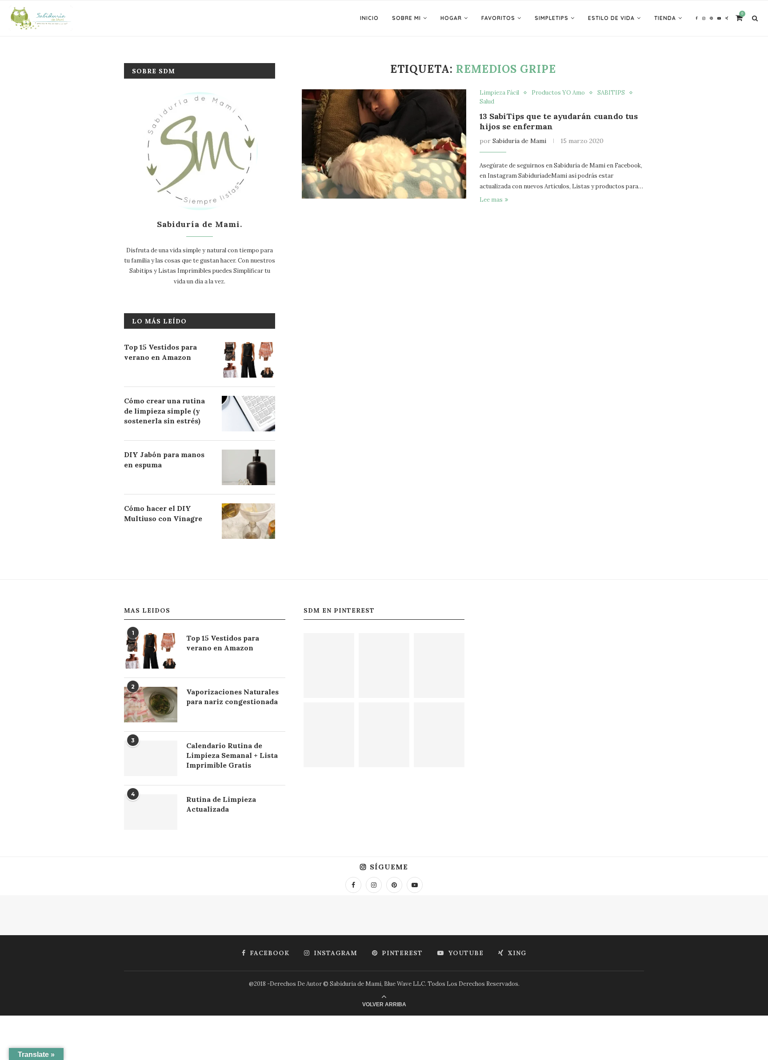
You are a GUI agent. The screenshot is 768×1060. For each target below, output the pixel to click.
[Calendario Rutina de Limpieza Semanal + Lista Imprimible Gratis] (150, 758)
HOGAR (451, 18)
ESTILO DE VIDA (611, 18)
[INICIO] (384, 734)
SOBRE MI (406, 18)
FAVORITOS (498, 18)
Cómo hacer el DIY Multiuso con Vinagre (163, 513)
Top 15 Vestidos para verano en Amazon (160, 352)
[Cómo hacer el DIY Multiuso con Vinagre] (248, 521)
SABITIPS (611, 92)
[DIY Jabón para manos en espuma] (248, 467)
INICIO (369, 18)
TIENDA (665, 18)
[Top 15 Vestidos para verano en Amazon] (248, 360)
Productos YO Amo (558, 92)
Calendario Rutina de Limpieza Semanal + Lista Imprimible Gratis (232, 755)
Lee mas (491, 199)
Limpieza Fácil (499, 92)
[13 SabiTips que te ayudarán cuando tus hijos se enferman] (384, 144)
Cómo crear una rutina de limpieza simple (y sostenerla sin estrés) (164, 410)
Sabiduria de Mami (519, 141)
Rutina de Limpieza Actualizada (221, 804)
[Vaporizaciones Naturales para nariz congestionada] (150, 704)
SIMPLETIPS (551, 18)
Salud (487, 101)
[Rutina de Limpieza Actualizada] (150, 812)
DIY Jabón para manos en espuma (164, 459)
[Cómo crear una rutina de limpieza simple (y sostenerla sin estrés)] (248, 413)
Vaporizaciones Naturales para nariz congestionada (232, 696)
